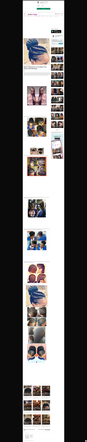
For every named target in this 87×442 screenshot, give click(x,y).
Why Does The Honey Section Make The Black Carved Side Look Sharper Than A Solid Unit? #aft (27, 408)
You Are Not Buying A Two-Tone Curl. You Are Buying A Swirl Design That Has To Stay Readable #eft (36, 408)
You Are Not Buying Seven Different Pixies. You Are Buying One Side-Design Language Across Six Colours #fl (36, 393)
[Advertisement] (43, 22)
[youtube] (55, 14)
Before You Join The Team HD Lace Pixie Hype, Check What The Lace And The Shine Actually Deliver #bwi (27, 422)
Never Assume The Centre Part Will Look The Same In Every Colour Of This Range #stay (45, 422)
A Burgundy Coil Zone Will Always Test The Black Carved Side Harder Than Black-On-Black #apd (46, 394)
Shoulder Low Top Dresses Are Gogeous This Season (29, 429)
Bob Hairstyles (30, 12)
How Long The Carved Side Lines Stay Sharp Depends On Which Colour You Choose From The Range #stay (36, 422)
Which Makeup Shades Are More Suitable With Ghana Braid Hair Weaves (57, 109)
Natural (36, 12)
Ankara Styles (46, 12)
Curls (33, 12)
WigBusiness (25, 12)
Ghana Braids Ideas (39, 12)
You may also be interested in (28, 385)
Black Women (52, 12)
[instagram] (57, 14)
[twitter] (56, 14)
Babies (27, 12)
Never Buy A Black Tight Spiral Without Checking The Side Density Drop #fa (46, 409)
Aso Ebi (49, 12)
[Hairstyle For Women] (32, 15)
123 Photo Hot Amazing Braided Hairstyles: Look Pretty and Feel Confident (56, 76)
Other (55, 12)
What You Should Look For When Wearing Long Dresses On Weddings (44, 429)
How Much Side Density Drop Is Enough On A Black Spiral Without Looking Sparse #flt (27, 394)
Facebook (43, 12)
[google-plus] (58, 14)
